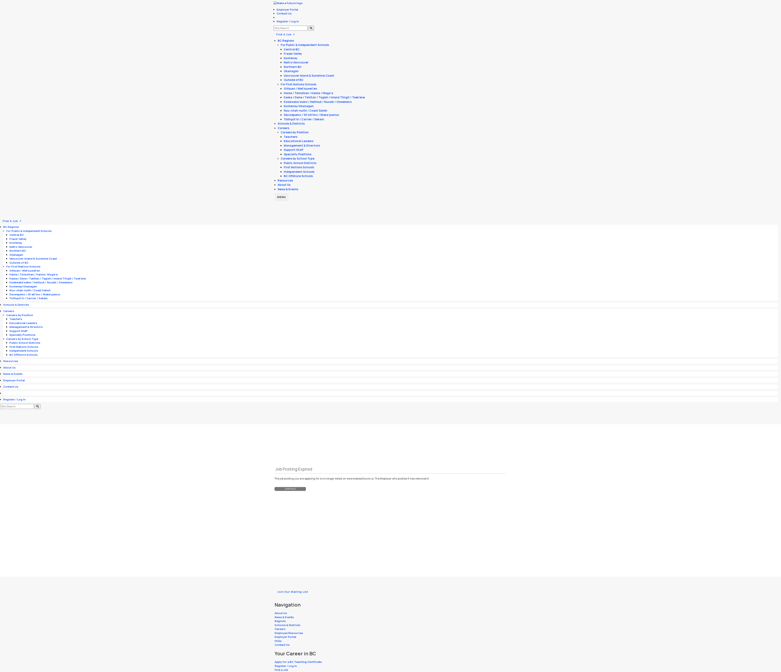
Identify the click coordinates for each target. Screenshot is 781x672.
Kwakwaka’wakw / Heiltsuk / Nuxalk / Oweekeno (318, 102)
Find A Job (284, 34)
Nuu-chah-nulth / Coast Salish (305, 110)
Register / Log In (288, 21)
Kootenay (291, 58)
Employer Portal (287, 9)
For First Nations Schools (298, 84)
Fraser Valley (293, 53)
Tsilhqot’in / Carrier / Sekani (304, 119)
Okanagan (291, 71)
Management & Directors (302, 145)
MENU (281, 197)
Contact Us (284, 13)
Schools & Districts (291, 123)
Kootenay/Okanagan (299, 106)
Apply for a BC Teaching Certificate (298, 662)
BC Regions (286, 40)
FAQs (278, 641)
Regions (280, 621)
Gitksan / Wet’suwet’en (300, 88)
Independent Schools (299, 172)
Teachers (290, 137)
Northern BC (293, 67)
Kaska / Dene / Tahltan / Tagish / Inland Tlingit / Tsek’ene (324, 97)
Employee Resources (289, 633)
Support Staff (293, 150)
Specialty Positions (297, 154)
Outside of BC (293, 80)
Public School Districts (300, 163)
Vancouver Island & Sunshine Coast (309, 75)
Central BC (292, 49)
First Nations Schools (299, 167)
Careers (283, 128)
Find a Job (281, 670)
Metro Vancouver (296, 62)
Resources (285, 180)
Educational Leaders (298, 141)
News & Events (288, 189)
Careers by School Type (297, 158)
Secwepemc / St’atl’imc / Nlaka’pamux (311, 115)
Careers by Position (295, 132)
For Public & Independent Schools (305, 45)
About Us (284, 185)
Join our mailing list (292, 592)
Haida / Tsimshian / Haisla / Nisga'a (308, 93)
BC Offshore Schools (298, 176)
